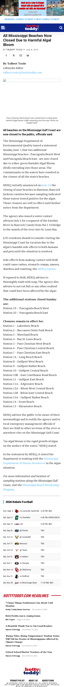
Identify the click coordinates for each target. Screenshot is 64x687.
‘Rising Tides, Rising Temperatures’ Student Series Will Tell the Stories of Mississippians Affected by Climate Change (32, 638)
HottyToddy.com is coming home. (23, 615)
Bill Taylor (10, 619)
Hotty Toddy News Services (18, 609)
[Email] (20, 55)
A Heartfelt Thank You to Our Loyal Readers (29, 625)
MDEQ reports (47, 269)
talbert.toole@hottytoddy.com (22, 72)
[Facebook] (6, 55)
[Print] (28, 55)
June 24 (46, 185)
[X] (13, 55)
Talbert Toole (14, 50)
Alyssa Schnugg (13, 629)
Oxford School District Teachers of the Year (29, 651)
